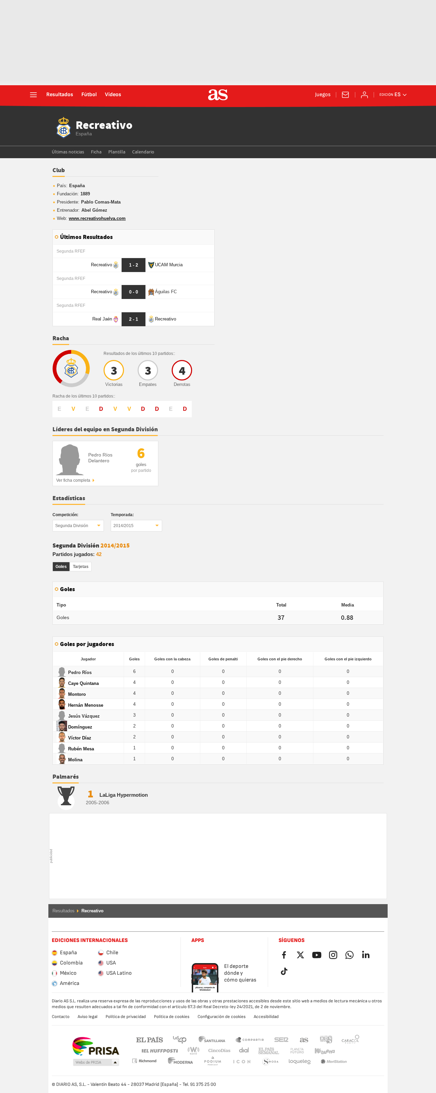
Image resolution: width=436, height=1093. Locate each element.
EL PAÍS (150, 1039)
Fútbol (89, 95)
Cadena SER (281, 1039)
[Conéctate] (364, 95)
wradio (195, 1051)
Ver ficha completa (73, 480)
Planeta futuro (291, 1051)
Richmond (348, 1051)
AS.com (304, 1039)
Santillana (211, 1039)
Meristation (299, 1062)
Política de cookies (171, 1016)
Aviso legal (87, 1016)
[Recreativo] (63, 128)
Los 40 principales (179, 1039)
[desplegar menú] (33, 95)
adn (326, 1039)
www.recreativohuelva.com (97, 218)
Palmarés (65, 777)
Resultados (59, 95)
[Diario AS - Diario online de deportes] (218, 94)
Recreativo (104, 125)
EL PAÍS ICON (212, 1062)
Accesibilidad (266, 1016)
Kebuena (320, 1051)
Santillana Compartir (249, 1039)
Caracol (350, 1039)
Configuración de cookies (222, 1016)
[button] (96, 1062)
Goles (61, 566)
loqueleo (270, 1062)
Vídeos (113, 95)
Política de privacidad (126, 1016)
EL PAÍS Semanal (267, 1051)
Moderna (144, 1061)
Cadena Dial (242, 1051)
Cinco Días (216, 1051)
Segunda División (71, 525)
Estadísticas (68, 498)
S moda (241, 1062)
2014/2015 (123, 525)
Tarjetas (81, 566)
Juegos (322, 95)
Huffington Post (159, 1051)
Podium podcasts (180, 1062)
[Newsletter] (345, 95)
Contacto (60, 1016)
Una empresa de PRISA (95, 1046)
